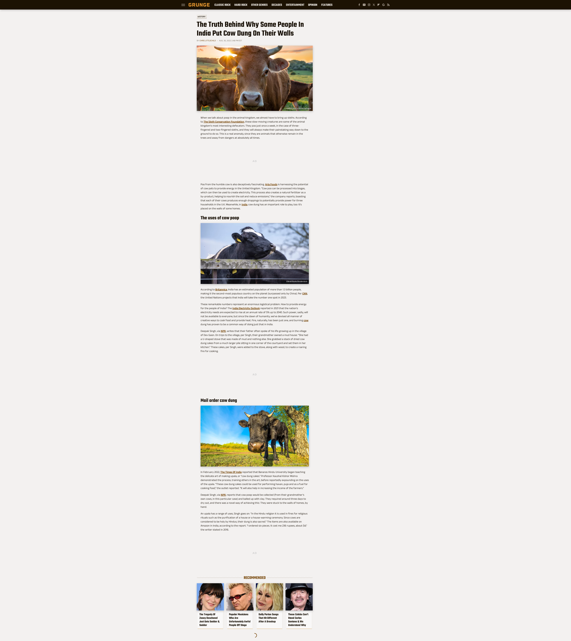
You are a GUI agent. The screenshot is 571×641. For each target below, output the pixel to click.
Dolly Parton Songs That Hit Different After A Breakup (269, 618)
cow (306, 320)
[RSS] (388, 5)
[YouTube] (364, 5)
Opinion (312, 4)
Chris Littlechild (208, 40)
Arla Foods (271, 184)
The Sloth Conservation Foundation (224, 121)
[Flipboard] (378, 5)
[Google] (383, 5)
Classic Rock (222, 4)
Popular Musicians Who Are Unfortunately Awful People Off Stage (239, 620)
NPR (223, 331)
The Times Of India (231, 472)
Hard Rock (240, 4)
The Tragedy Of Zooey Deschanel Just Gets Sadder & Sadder (209, 620)
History (202, 16)
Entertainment (295, 4)
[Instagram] (369, 5)
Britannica (221, 289)
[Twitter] (374, 5)
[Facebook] (359, 5)
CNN (304, 293)
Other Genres (259, 4)
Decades (277, 4)
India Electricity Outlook (246, 308)
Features (326, 4)
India (244, 204)
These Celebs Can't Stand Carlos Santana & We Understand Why (298, 620)
